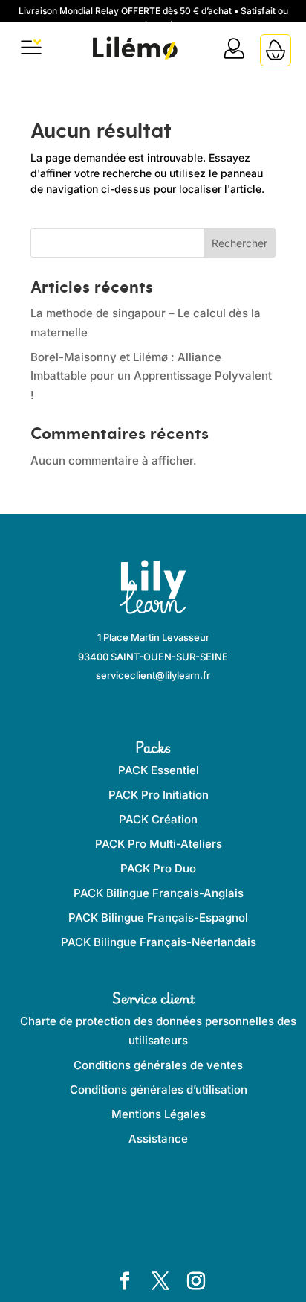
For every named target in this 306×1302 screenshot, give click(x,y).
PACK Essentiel (158, 770)
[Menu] (31, 50)
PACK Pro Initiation (158, 795)
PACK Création (158, 819)
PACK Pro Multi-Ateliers (158, 844)
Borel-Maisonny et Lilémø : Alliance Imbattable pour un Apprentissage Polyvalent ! (151, 376)
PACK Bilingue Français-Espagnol (158, 917)
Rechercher (239, 243)
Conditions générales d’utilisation (158, 1089)
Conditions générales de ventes (158, 1065)
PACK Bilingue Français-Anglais (159, 893)
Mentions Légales (158, 1114)
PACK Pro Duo (158, 868)
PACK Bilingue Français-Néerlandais (158, 942)
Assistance (158, 1139)
